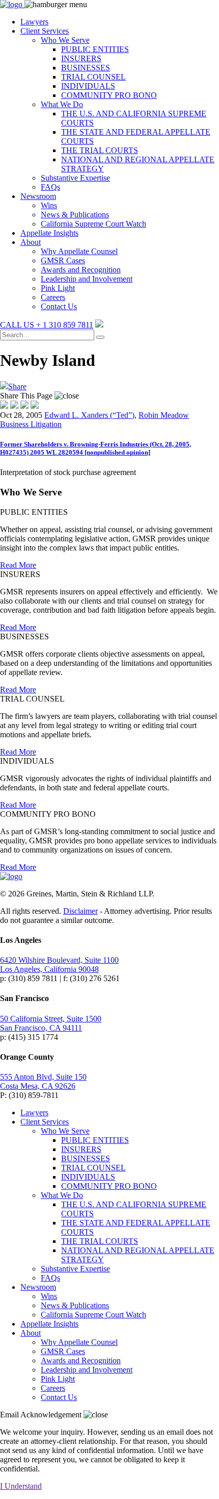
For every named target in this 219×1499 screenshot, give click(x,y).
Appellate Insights (49, 233)
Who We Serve (65, 40)
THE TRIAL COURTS (99, 150)
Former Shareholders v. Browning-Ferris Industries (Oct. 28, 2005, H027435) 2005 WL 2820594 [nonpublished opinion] (95, 448)
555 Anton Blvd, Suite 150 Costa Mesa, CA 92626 (43, 1081)
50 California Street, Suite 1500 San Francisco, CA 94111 (50, 1023)
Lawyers (34, 21)
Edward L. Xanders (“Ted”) (89, 415)
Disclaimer (80, 911)
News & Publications (75, 214)
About (30, 242)
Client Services (44, 31)
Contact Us (59, 306)
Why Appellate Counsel (79, 251)
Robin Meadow (164, 415)
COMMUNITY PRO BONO (109, 95)
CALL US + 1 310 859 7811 (46, 324)
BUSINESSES (85, 67)
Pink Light (58, 288)
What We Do (62, 104)
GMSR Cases (63, 260)
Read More (18, 565)
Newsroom (38, 196)
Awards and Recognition (81, 269)
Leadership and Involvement (86, 278)
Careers (53, 297)
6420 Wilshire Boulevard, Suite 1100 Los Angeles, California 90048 (59, 964)
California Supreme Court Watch (93, 223)
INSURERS (81, 58)
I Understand (21, 1486)
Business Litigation (31, 424)
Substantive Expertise (75, 177)
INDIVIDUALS (88, 86)
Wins (49, 205)
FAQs (50, 187)
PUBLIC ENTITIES (95, 49)
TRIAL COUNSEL (93, 76)
